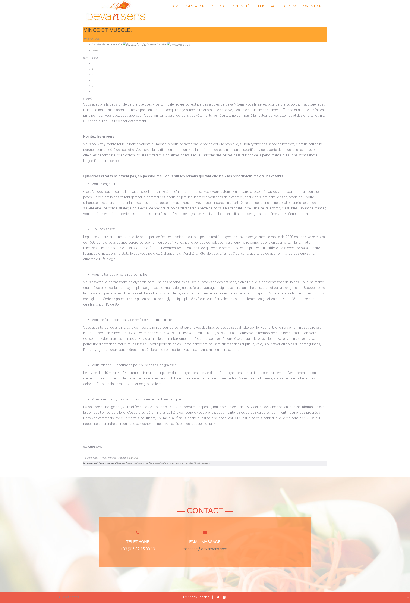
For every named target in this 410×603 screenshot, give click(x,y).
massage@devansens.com (205, 549)
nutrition (133, 457)
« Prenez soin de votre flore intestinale (145, 463)
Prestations (196, 6)
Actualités (242, 6)
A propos (219, 6)
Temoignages (268, 6)
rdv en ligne (313, 6)
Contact (291, 6)
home (175, 6)
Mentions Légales (196, 597)
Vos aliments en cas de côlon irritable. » (188, 463)
